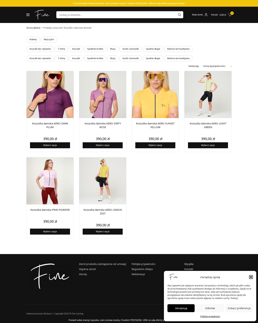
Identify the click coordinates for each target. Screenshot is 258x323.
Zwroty (83, 274)
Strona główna (33, 27)
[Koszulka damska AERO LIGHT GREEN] (207, 94)
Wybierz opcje (50, 145)
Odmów (210, 308)
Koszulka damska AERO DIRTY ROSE (103, 125)
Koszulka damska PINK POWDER (50, 209)
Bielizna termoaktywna (178, 48)
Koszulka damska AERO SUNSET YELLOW (155, 125)
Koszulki (76, 48)
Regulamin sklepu (142, 269)
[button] (251, 277)
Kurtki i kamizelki (131, 48)
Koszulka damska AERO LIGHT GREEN (208, 125)
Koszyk (214, 15)
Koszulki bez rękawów (40, 48)
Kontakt (188, 269)
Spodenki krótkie (95, 48)
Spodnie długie (153, 48)
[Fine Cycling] (42, 14)
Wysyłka (189, 264)
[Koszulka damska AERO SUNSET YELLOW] (155, 94)
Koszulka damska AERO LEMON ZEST (103, 211)
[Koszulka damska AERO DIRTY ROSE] (102, 94)
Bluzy (112, 48)
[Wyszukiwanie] (179, 14)
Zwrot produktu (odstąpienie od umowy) (102, 264)
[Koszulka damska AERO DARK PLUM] (50, 94)
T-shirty (61, 48)
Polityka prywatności (210, 316)
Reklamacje (138, 274)
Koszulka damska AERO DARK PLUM (50, 125)
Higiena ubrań (87, 269)
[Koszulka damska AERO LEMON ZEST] (102, 180)
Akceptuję (181, 308)
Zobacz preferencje (239, 308)
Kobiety (33, 39)
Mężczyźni (49, 39)
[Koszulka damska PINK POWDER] (50, 180)
